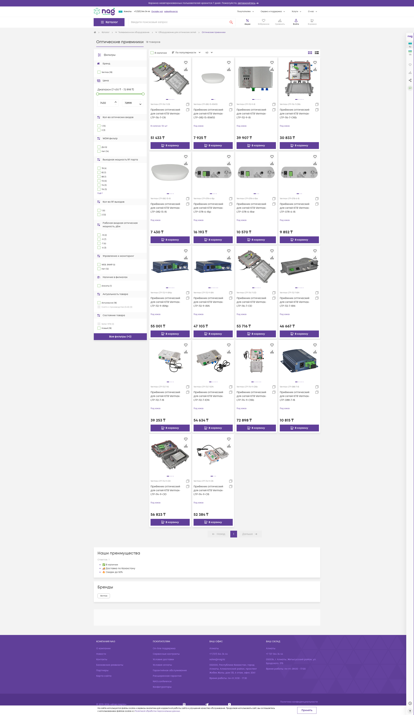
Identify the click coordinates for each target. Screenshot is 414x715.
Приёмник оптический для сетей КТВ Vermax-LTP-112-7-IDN (208, 396)
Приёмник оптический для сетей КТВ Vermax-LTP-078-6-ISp (208, 208)
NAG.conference (162, 681)
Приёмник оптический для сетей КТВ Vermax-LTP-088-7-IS (295, 396)
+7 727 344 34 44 (274, 653)
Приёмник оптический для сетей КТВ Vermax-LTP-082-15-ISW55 (208, 113)
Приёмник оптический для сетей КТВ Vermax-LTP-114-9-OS (208, 490)
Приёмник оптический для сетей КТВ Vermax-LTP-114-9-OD (165, 490)
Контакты (101, 659)
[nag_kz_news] (207, 704)
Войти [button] (296, 24)
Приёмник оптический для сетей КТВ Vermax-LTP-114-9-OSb (251, 396)
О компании (103, 648)
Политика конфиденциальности (299, 701)
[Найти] (231, 22)
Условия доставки (163, 659)
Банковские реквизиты (109, 664)
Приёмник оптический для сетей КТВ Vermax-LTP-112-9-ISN (208, 302)
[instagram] (184, 704)
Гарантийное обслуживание (170, 670)
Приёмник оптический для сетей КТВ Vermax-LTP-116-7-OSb (295, 113)
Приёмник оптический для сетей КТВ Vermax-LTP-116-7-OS (165, 113)
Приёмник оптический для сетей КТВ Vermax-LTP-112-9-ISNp (165, 302)
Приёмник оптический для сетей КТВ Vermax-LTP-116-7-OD (251, 302)
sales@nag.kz (171, 11)
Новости (101, 653)
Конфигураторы (162, 686)
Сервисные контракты (166, 653)
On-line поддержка (164, 648)
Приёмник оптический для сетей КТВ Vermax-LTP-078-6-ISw (251, 208)
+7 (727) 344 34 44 (142, 11)
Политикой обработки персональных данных (157, 711)
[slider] (97, 93)
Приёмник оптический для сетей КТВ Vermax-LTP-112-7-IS (165, 396)
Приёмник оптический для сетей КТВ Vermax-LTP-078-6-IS (295, 208)
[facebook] (230, 704)
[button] (207, 3)
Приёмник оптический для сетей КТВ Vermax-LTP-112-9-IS (251, 113)
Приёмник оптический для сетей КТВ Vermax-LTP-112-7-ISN (295, 302)
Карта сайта (103, 675)
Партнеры (102, 670)
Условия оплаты (162, 664)
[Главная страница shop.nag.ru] (95, 32)
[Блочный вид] (310, 52)
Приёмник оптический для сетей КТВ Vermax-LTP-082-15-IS (165, 208)
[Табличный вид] (316, 52)
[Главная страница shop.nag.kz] (104, 11)
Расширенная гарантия (167, 675)
